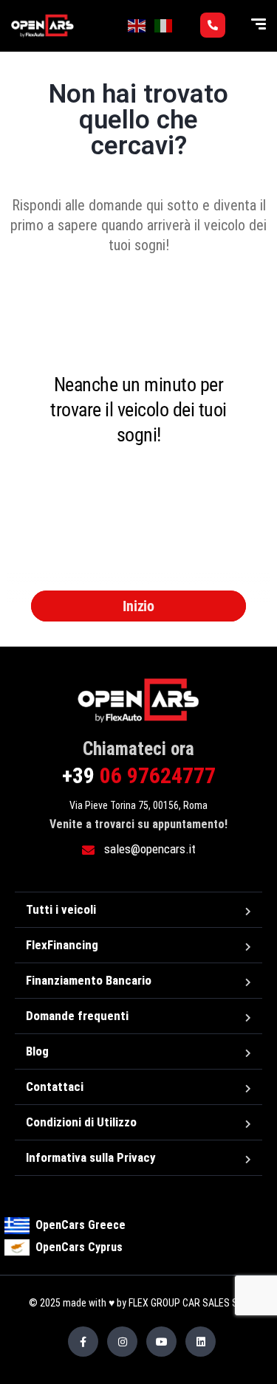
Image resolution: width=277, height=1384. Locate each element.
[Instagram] (122, 1341)
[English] (137, 25)
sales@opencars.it (148, 848)
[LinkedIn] (200, 1341)
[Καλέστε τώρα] (213, 25)
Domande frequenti (77, 1015)
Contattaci (54, 1086)
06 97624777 (139, 775)
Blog (37, 1051)
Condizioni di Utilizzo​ (81, 1122)
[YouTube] (161, 1341)
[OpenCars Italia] (42, 26)
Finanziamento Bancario (88, 980)
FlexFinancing (62, 944)
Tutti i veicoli (61, 909)
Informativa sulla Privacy (91, 1157)
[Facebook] (83, 1341)
